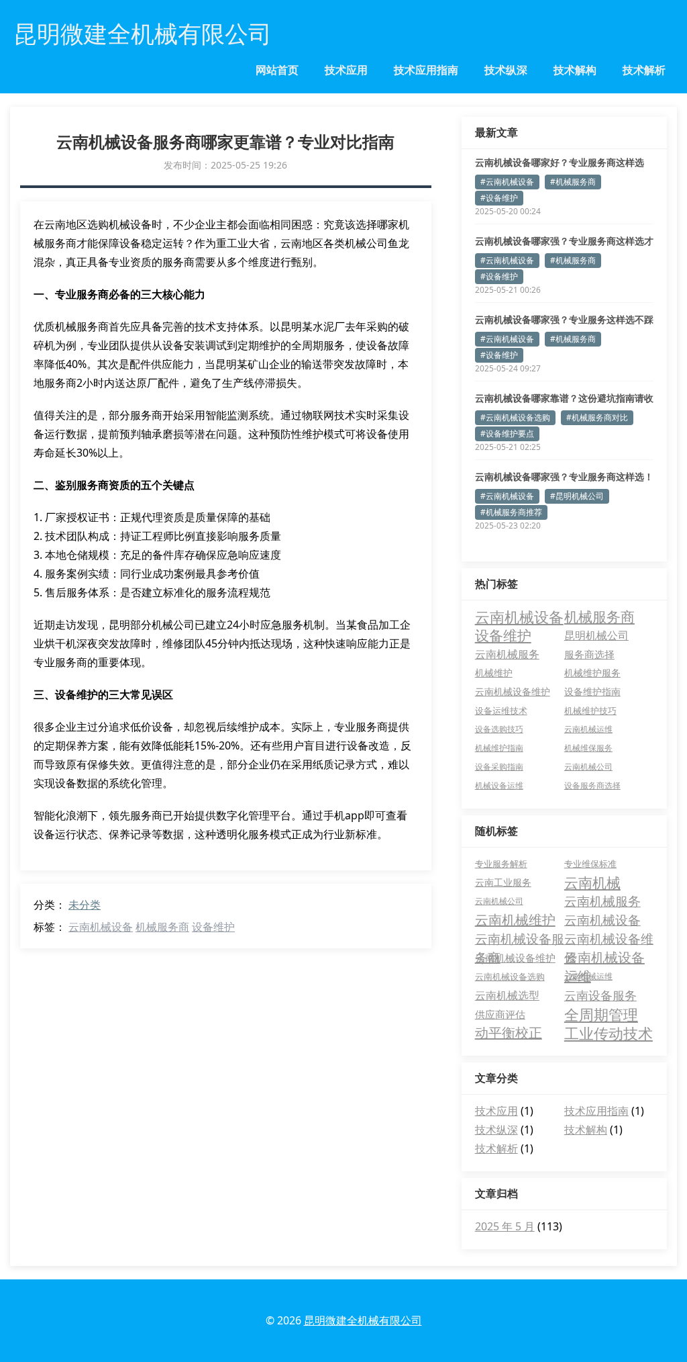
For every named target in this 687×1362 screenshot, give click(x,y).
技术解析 (644, 69)
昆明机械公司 (596, 635)
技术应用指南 (426, 69)
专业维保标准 (590, 864)
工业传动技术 (608, 1033)
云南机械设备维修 (608, 939)
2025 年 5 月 (505, 1226)
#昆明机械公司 (577, 496)
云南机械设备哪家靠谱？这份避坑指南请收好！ (564, 398)
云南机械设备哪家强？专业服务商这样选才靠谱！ (564, 241)
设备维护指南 (592, 692)
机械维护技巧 (590, 711)
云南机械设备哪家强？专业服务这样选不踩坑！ (564, 319)
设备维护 (213, 926)
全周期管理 (601, 1014)
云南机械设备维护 (512, 692)
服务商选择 (589, 654)
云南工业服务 (503, 882)
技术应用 (346, 69)
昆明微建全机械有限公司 (363, 1320)
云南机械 (592, 882)
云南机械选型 (507, 995)
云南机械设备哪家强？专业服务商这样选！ (564, 476)
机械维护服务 (592, 673)
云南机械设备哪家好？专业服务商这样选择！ (559, 162)
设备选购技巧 (499, 729)
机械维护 (494, 672)
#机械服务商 (573, 181)
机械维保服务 (588, 748)
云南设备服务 (600, 995)
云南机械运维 (588, 729)
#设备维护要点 (507, 433)
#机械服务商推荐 (511, 512)
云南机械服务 (507, 654)
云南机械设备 (100, 926)
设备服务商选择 (592, 785)
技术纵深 (505, 69)
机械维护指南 (499, 748)
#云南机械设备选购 (515, 417)
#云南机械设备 (507, 181)
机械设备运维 (499, 785)
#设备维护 (499, 197)
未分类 (84, 904)
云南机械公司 (588, 766)
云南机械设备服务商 (519, 939)
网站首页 (277, 69)
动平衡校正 (508, 1033)
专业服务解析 (501, 864)
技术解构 (574, 69)
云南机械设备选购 (510, 976)
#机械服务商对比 (597, 417)
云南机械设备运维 (604, 957)
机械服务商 (162, 926)
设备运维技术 (501, 711)
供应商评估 (500, 1014)
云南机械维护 (515, 920)
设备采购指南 (499, 766)
